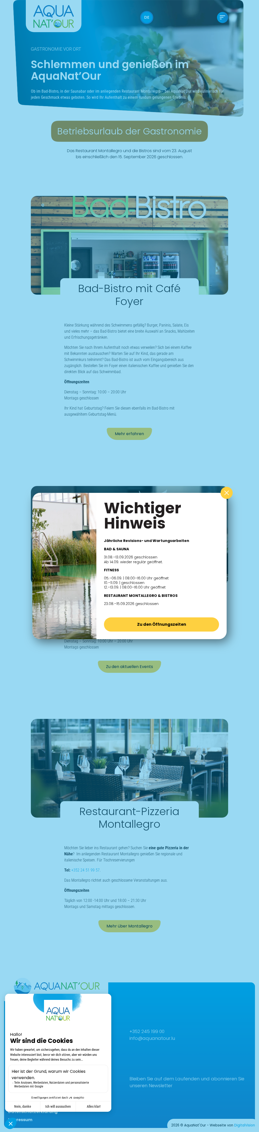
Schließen (227, 493)
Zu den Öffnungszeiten (161, 624)
